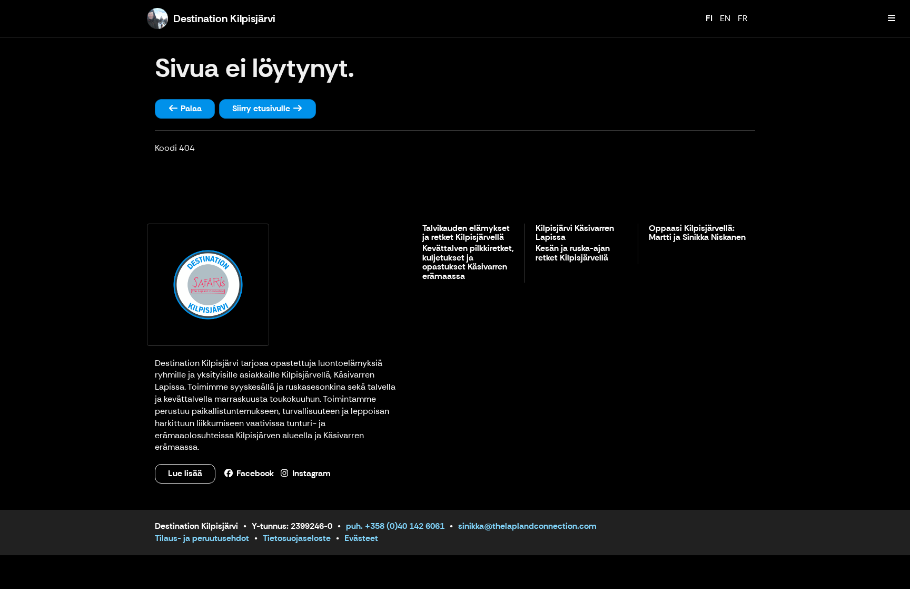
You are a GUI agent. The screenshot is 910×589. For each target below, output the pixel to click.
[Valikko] (891, 18)
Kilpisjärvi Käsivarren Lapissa (575, 233)
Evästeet (361, 538)
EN (725, 18)
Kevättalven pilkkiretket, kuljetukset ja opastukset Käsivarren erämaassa (468, 263)
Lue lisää (185, 473)
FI (709, 18)
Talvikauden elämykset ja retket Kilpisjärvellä (466, 233)
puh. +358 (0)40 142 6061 (395, 526)
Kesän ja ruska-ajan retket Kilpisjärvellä (573, 253)
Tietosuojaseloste (297, 538)
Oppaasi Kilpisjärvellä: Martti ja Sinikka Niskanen (697, 233)
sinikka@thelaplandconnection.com (527, 526)
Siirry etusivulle (262, 108)
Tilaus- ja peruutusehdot (202, 538)
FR (742, 18)
